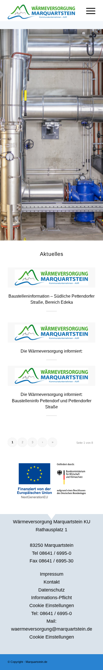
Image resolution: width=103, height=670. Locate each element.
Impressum (51, 574)
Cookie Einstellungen (51, 605)
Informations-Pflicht (51, 597)
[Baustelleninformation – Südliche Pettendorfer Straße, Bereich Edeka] (51, 277)
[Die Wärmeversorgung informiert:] (51, 332)
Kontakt (52, 582)
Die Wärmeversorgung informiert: (51, 351)
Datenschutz (51, 590)
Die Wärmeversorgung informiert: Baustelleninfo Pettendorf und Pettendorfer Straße (51, 400)
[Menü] (88, 10)
